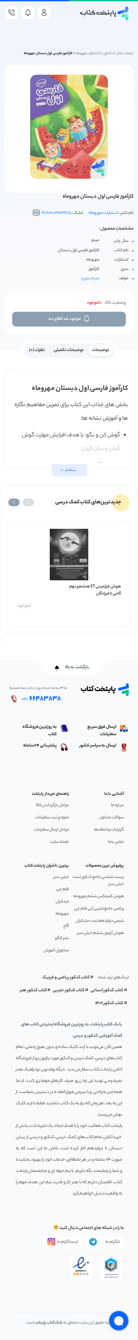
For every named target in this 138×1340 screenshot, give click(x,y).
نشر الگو (62, 938)
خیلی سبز (61, 877)
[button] (28, 502)
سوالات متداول (111, 817)
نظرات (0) (37, 350)
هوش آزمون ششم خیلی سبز (100, 933)
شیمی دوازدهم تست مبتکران (100, 920)
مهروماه (62, 913)
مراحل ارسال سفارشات (51, 829)
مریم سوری (90, 278)
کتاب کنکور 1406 (109, 1003)
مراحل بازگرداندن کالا (52, 805)
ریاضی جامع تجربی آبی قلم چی (99, 908)
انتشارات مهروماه (87, 53)
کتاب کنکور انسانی (107, 990)
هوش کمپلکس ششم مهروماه (98, 896)
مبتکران (62, 901)
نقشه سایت (59, 842)
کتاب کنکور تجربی (68, 990)
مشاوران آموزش (56, 950)
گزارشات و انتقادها (109, 829)
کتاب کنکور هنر (33, 990)
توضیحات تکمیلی (69, 350)
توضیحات (100, 350)
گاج (66, 926)
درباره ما (117, 805)
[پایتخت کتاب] (104, 13)
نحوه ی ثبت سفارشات (52, 817)
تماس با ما (116, 842)
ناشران (107, 53)
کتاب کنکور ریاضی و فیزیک (66, 977)
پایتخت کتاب (125, 53)
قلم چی (62, 889)
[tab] (100, 350)
